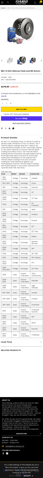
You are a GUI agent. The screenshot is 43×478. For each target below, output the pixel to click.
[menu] (2, 2)
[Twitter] (6, 128)
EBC (10, 77)
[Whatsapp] (13, 128)
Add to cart (21, 109)
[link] (11, 386)
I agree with (8, 114)
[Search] (8, 2)
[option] (21, 31)
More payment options (21, 123)
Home (3, 8)
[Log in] (35, 2)
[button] (1, 60)
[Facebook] (2, 128)
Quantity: (5, 99)
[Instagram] (7, 453)
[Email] (9, 128)
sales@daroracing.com (14, 446)
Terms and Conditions (21, 114)
